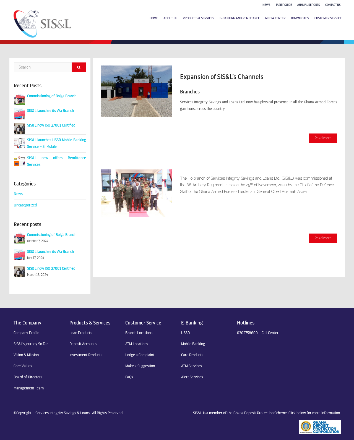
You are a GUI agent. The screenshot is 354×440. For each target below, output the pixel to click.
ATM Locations (136, 344)
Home (154, 18)
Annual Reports (308, 5)
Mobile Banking (193, 344)
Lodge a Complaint (139, 355)
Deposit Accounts (83, 344)
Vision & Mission (26, 355)
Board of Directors (28, 377)
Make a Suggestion (140, 366)
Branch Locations (138, 333)
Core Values (23, 366)
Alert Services (192, 377)
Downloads (300, 18)
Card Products (192, 355)
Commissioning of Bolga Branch (51, 96)
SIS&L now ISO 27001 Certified (51, 125)
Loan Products (80, 333)
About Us (170, 18)
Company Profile (26, 333)
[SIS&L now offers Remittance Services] (19, 160)
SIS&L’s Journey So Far (31, 344)
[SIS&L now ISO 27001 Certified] (19, 128)
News (266, 5)
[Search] (79, 67)
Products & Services (198, 18)
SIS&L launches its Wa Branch (50, 110)
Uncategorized (25, 205)
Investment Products (85, 355)
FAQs (129, 377)
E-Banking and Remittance (240, 18)
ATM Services (191, 366)
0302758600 (247, 333)
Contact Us (333, 5)
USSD (185, 333)
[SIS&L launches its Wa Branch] (19, 113)
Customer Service (328, 18)
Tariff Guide (284, 5)
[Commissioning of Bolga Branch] (19, 98)
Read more (323, 138)
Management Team (29, 388)
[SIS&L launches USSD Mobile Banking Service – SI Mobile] (19, 142)
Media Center (275, 18)
